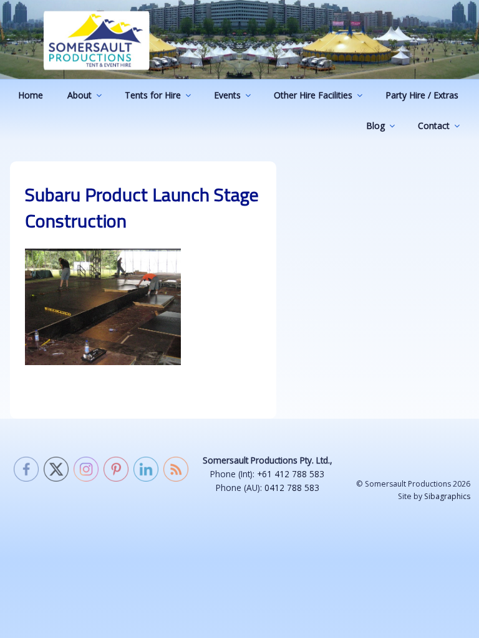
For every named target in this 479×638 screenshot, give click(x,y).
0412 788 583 (291, 487)
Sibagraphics (447, 496)
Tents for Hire (153, 95)
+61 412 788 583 (290, 474)
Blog (375, 125)
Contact (434, 125)
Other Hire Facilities (313, 95)
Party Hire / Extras (421, 95)
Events (227, 95)
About (79, 95)
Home (30, 95)
